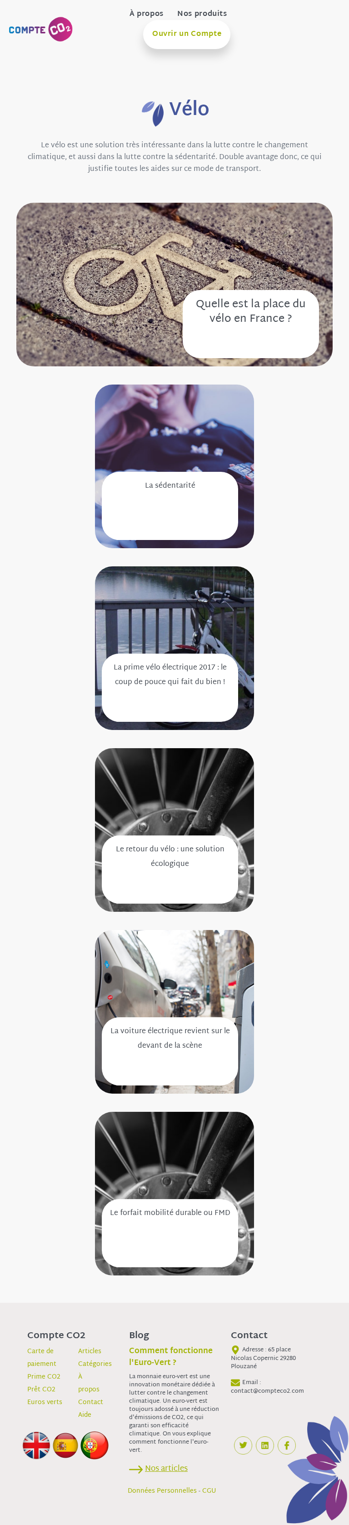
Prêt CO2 (41, 1389)
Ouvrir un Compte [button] (186, 34)
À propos (147, 14)
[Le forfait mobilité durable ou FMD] (174, 1193)
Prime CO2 (43, 1377)
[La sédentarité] (174, 466)
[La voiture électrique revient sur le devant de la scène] (174, 1012)
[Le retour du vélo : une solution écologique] (174, 830)
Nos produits (202, 14)
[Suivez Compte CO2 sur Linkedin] (265, 1445)
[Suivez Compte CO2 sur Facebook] (287, 1445)
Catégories (95, 1364)
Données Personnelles (162, 1491)
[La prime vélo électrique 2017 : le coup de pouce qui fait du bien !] (174, 648)
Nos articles (166, 1469)
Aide (84, 1415)
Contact (90, 1402)
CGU (209, 1491)
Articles (89, 1351)
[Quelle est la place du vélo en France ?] (174, 284)
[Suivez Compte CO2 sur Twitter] (243, 1445)
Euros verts (44, 1402)
